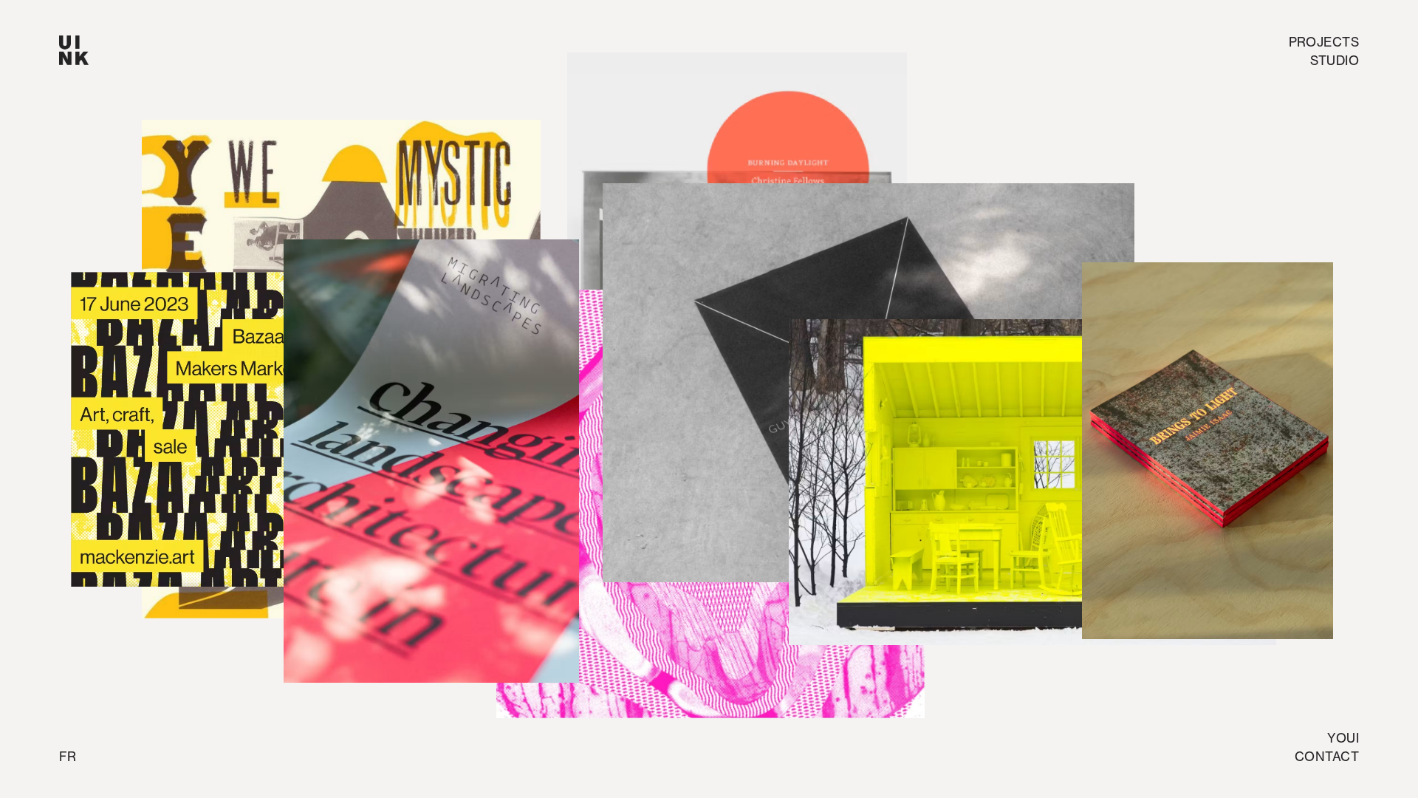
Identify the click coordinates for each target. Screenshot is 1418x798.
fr (67, 756)
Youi (1343, 738)
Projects (1324, 42)
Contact (1327, 756)
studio (1334, 60)
